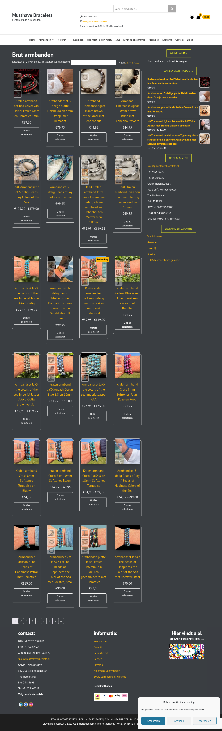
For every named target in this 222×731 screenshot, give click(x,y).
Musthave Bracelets (32, 15)
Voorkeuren (204, 720)
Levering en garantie (134, 39)
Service (151, 254)
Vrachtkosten (154, 236)
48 (131, 62)
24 (126, 62)
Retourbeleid (101, 653)
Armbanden (45, 39)
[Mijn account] (192, 16)
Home (32, 39)
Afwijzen (179, 720)
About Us (167, 39)
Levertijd (152, 248)
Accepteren (153, 720)
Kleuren (62, 39)
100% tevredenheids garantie (163, 260)
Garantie (152, 242)
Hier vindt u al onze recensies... (186, 636)
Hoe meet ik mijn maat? (99, 39)
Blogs (190, 39)
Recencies (154, 39)
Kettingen (78, 39)
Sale (118, 39)
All (137, 62)
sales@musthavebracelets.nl (95, 21)
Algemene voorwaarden (107, 670)
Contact (179, 39)
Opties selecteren (26, 132)
